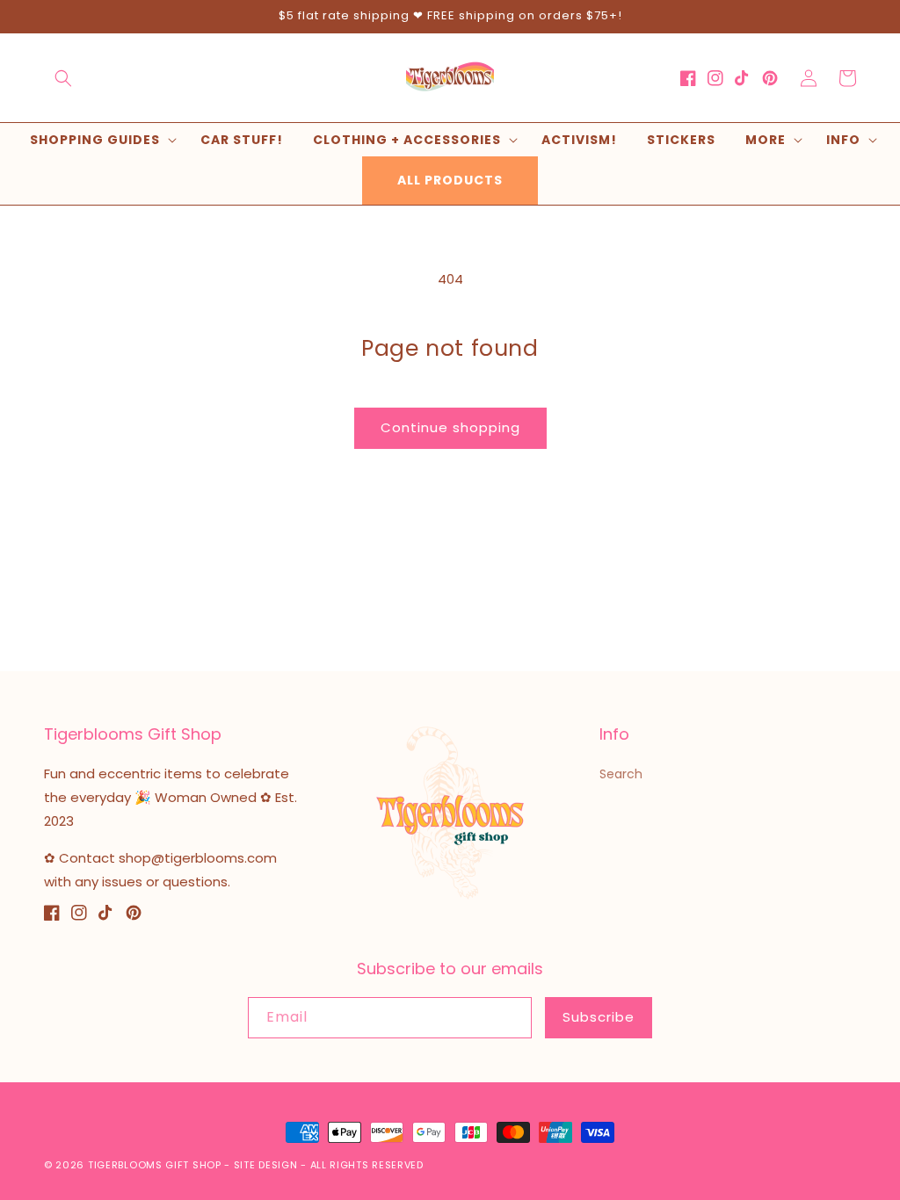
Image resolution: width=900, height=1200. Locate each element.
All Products (450, 180)
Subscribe (598, 1017)
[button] (63, 78)
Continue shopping (450, 427)
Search (620, 774)
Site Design (266, 1165)
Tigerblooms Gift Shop (154, 1165)
